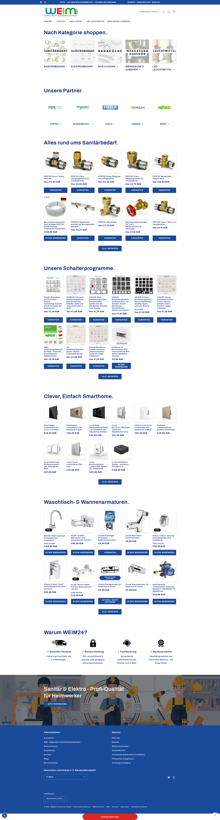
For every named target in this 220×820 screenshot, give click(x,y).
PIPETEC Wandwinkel (107, 222)
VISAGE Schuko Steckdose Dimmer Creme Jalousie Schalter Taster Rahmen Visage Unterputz (165, 302)
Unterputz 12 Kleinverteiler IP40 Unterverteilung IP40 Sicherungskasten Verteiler (121, 351)
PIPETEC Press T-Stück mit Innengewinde (164, 223)
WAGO (163, 124)
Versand (115, 807)
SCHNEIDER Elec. (81, 124)
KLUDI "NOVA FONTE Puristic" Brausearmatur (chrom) (81, 587)
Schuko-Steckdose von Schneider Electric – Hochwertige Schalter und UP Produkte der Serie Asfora (53, 302)
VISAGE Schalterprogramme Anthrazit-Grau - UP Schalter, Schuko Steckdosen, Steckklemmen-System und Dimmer (120, 303)
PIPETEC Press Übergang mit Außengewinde (109, 177)
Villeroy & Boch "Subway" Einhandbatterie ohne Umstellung (164, 538)
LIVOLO (109, 124)
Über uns (116, 738)
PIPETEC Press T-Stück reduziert (54, 177)
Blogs (46, 759)
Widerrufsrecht (51, 746)
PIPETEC (54, 124)
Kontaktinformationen (139, 807)
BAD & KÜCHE (106, 66)
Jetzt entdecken (57, 704)
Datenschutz (49, 751)
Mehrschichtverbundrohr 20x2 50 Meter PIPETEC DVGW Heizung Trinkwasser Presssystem (55, 225)
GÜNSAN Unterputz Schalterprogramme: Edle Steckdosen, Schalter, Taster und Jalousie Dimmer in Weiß (75, 302)
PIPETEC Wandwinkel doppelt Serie (162, 177)
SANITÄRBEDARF (54, 66)
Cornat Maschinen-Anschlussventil (133, 537)
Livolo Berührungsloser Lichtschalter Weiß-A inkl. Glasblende (98, 465)
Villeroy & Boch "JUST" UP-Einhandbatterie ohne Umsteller (55, 586)
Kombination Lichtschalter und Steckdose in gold (74, 427)
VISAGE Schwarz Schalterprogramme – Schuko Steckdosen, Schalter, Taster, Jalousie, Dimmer (144, 301)
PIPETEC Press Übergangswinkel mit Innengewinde (134, 178)
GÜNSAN (136, 124)
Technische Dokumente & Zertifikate (128, 755)
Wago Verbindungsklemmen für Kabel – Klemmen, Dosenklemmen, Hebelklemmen (53, 351)
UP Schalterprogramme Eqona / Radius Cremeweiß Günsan (74, 350)
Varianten (55, 190)
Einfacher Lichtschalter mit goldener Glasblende (166, 427)
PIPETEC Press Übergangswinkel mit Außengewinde (80, 178)
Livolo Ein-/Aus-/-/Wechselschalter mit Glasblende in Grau (121, 428)
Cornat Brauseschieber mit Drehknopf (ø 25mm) (109, 585)
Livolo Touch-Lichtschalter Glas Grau (74, 464)
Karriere (47, 755)
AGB (107, 807)
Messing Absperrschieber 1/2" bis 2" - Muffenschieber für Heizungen (136, 225)
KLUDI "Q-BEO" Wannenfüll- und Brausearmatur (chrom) (81, 538)
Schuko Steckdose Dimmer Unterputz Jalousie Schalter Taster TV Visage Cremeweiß (97, 351)
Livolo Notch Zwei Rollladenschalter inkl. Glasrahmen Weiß (51, 465)
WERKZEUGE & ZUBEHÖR (134, 68)
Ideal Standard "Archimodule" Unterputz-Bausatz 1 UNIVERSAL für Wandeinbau (164, 588)
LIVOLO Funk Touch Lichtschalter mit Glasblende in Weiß (143, 427)
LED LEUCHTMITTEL (162, 68)
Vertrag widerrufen (110, 817)
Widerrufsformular (120, 746)
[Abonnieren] (84, 777)
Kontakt (115, 742)
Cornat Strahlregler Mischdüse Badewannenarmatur (107, 538)
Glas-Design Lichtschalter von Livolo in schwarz (51, 427)
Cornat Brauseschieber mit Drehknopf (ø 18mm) (136, 585)
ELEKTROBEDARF (82, 66)
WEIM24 (53, 807)
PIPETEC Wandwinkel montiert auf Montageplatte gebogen (82, 224)
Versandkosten (118, 751)
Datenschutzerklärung (82, 807)
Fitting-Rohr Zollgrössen (123, 759)
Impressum (49, 738)
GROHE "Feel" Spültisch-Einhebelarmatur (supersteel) (55, 538)
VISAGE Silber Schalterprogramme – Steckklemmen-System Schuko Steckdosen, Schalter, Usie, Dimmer (98, 302)
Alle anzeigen (110, 248)
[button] (48, 21)
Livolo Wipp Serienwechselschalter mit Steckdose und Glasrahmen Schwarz (98, 428)
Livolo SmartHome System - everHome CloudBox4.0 (120, 464)
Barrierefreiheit (51, 763)
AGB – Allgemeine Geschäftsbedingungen (62, 742)
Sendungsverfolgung (121, 763)
